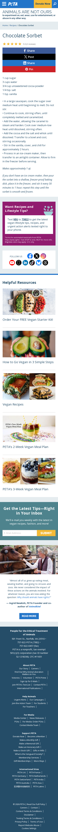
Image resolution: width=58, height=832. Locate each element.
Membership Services (29, 757)
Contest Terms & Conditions (29, 811)
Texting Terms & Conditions (29, 818)
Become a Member (36, 736)
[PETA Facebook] (30, 256)
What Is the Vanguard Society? (29, 754)
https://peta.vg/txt (12, 240)
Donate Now (18, 736)
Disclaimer (29, 815)
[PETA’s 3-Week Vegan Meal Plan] (29, 477)
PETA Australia (22, 783)
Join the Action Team (21, 703)
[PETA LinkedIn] (25, 262)
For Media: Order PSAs (33, 722)
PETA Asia (37, 783)
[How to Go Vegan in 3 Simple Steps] (29, 350)
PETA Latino (38, 786)
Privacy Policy (21, 822)
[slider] (12, 43)
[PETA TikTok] (32, 262)
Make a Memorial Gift (29, 743)
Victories (16, 678)
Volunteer (27, 678)
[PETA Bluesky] (38, 262)
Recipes (13, 25)
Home (5, 25)
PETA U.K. (21, 772)
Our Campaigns (37, 700)
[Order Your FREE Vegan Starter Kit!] (29, 308)
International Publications (29, 688)
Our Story (23, 668)
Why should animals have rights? (33, 597)
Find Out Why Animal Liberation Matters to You (29, 673)
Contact (34, 808)
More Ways (39, 761)
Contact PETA (40, 685)
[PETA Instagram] (43, 256)
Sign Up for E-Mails (29, 681)
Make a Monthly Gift (29, 740)
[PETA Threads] (45, 262)
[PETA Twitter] (36, 256)
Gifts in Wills (38, 750)
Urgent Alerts (20, 700)
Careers (35, 668)
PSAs (17, 722)
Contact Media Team (29, 725)
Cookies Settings (29, 828)
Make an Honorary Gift (29, 747)
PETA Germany (19, 776)
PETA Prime (41, 678)
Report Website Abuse (28, 825)
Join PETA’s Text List (21, 685)
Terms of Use (36, 822)
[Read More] (29, 583)
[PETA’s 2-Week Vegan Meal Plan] (29, 435)
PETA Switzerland (23, 779)
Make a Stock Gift (22, 750)
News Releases (37, 718)
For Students (40, 703)
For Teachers (29, 707)
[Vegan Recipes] (29, 392)
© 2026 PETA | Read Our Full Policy (29, 804)
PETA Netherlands (37, 776)
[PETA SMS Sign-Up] (18, 262)
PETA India (38, 779)
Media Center (20, 718)
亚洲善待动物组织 (22, 786)
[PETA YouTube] (12, 262)
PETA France (35, 772)
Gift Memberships (22, 761)
